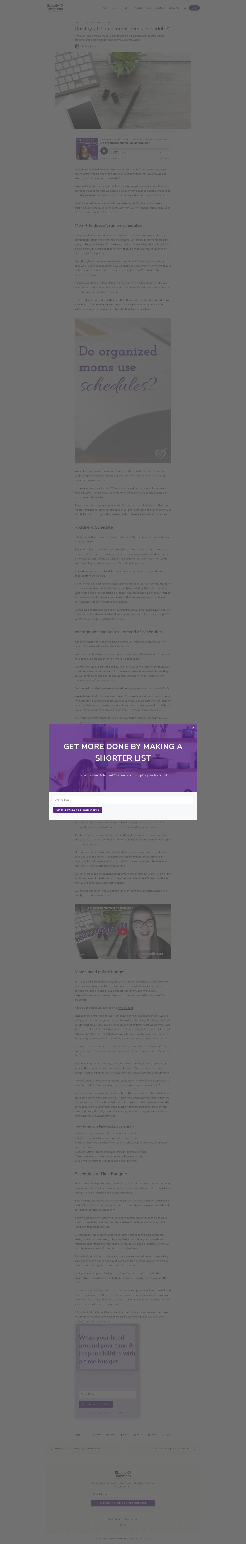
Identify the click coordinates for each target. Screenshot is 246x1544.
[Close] (193, 728)
